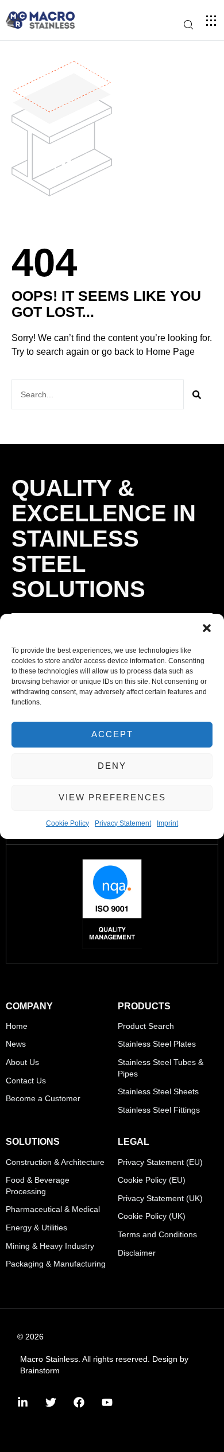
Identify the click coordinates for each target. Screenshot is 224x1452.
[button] (207, 628)
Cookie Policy (67, 823)
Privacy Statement (123, 823)
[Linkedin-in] (22, 1402)
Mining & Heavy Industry (50, 1245)
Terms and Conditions (157, 1234)
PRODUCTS (144, 1006)
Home (17, 1026)
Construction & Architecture (55, 1162)
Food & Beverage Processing (37, 1185)
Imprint (167, 823)
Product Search (146, 1026)
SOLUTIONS (33, 1142)
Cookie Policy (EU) (152, 1179)
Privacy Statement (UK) (160, 1198)
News (16, 1043)
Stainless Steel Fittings (159, 1109)
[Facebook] (79, 1402)
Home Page (170, 352)
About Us (22, 1062)
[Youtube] (107, 1402)
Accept (112, 734)
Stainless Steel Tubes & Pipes (160, 1068)
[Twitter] (50, 1402)
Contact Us (26, 1080)
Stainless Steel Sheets (158, 1091)
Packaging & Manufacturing (56, 1263)
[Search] (197, 394)
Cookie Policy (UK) (152, 1216)
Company (29, 1006)
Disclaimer (137, 1252)
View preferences (112, 797)
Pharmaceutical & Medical (53, 1209)
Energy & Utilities (36, 1227)
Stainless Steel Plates (157, 1043)
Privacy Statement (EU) (160, 1162)
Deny (112, 765)
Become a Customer (43, 1098)
